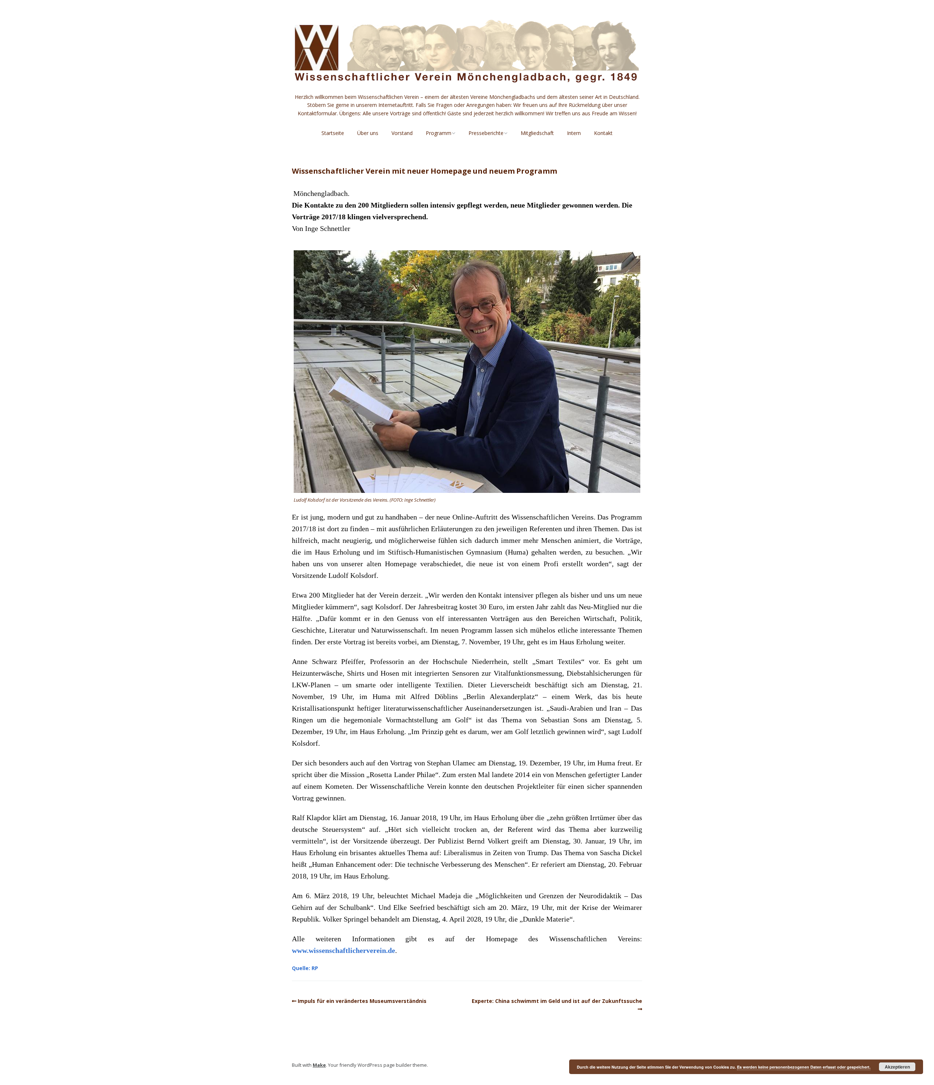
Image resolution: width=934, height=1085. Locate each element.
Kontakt (603, 133)
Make (319, 1065)
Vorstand (402, 133)
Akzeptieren (897, 1066)
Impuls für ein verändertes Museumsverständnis (363, 1000)
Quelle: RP (305, 968)
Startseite (332, 133)
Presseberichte (485, 133)
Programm (438, 133)
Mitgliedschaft (537, 133)
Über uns (367, 133)
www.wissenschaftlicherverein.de (343, 950)
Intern (574, 133)
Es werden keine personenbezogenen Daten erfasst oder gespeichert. (804, 1067)
